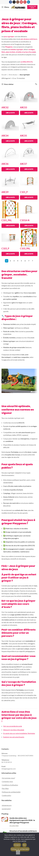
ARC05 (23, 135)
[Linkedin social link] (28, 2)
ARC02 (5, 107)
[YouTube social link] (21, 2)
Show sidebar (9, 84)
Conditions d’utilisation (10, 785)
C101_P (24, 192)
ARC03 (23, 107)
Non (24, 845)
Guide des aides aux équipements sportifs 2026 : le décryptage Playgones (22, 820)
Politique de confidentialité (11, 792)
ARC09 (5, 192)
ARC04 (5, 135)
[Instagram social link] (17, 2)
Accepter (17, 845)
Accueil (4, 75)
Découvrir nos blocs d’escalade (13, 730)
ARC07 (23, 163)
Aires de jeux (13, 75)
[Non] (18, 852)
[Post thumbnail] (5, 822)
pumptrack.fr (6, 809)
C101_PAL (7, 220)
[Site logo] (18, 7)
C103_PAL (25, 248)
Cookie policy (6, 795)
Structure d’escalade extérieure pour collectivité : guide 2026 (23, 832)
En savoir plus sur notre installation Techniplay (19, 733)
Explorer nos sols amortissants (13, 737)
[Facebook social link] (10, 2)
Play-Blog (5, 788)
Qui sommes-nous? (8, 778)
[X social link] (14, 2)
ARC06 (5, 163)
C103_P (5, 248)
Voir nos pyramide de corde (12, 726)
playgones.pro (7, 805)
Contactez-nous (32, 7)
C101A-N (24, 220)
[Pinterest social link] (24, 2)
